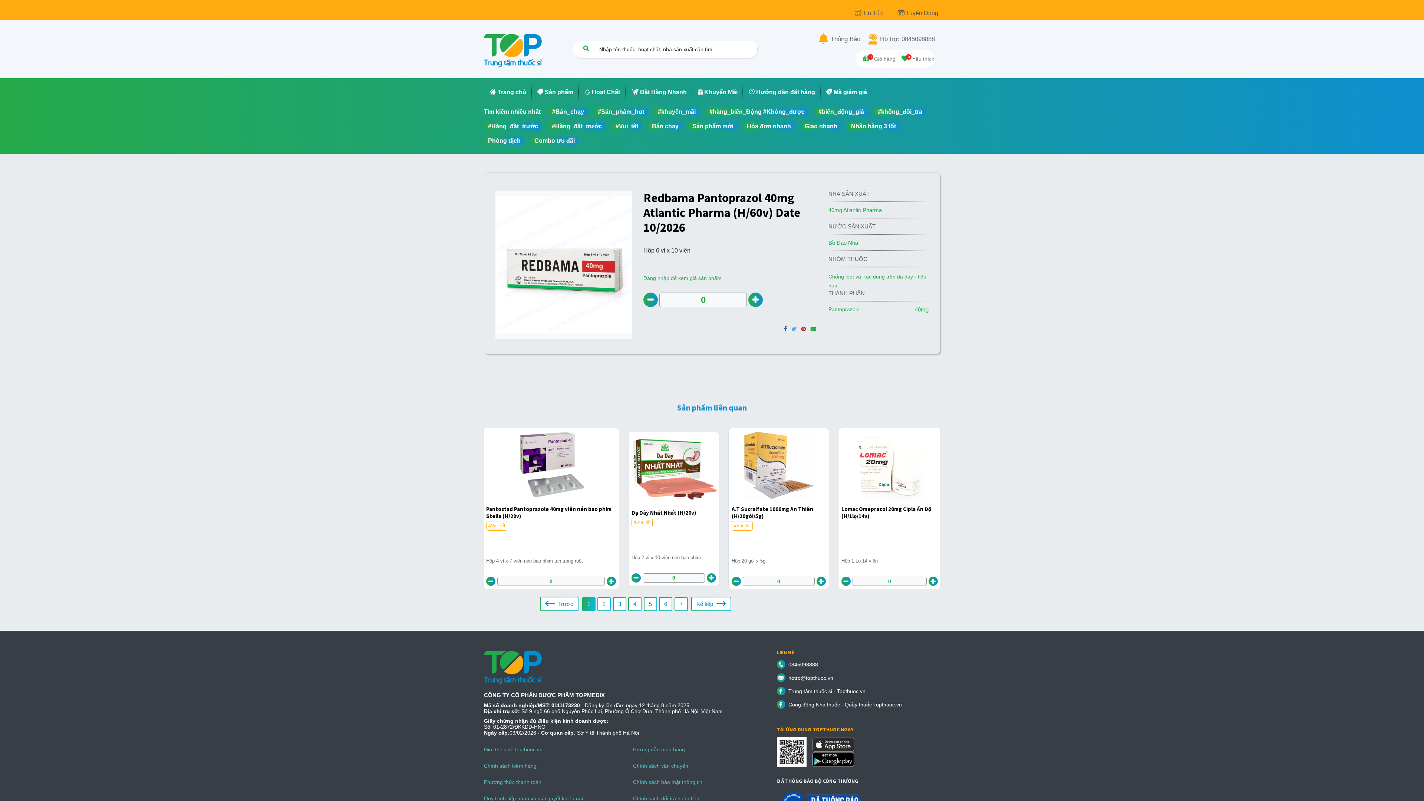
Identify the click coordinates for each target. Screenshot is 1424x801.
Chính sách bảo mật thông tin (667, 782)
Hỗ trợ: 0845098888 (907, 39)
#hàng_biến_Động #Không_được (757, 112)
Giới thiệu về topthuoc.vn (513, 749)
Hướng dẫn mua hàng (659, 749)
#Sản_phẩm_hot (621, 112)
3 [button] (619, 604)
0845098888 (803, 665)
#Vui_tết (627, 126)
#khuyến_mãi (677, 112)
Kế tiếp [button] (705, 604)
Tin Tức (874, 13)
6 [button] (665, 604)
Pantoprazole (844, 309)
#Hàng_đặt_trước (513, 126)
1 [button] (588, 604)
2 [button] (604, 604)
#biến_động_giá (841, 112)
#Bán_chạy (568, 112)
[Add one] (755, 300)
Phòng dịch (504, 141)
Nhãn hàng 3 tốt (873, 126)
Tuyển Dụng (922, 13)
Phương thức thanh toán (512, 782)
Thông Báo (845, 39)
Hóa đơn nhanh (769, 126)
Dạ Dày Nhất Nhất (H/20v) (664, 512)
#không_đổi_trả (900, 112)
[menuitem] (508, 92)
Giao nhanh (821, 126)
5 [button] (650, 604)
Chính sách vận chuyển (660, 766)
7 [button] (681, 604)
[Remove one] (650, 300)
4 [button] (634, 604)
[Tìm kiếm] (586, 48)
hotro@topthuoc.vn (810, 678)
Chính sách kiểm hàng (510, 766)
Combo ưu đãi (554, 141)
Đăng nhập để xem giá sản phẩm (682, 278)
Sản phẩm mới (712, 126)
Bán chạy (665, 126)
